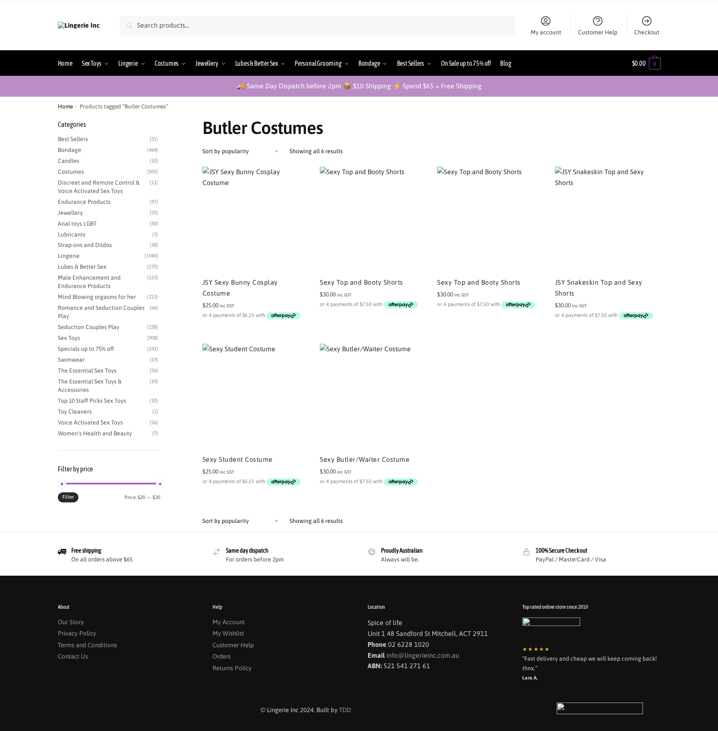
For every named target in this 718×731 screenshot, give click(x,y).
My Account (229, 621)
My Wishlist (228, 633)
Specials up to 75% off (86, 348)
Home (65, 106)
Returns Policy (232, 668)
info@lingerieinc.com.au (422, 655)
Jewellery (70, 212)
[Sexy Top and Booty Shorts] (372, 219)
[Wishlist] (294, 179)
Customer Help (597, 32)
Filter (68, 497)
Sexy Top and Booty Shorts (361, 282)
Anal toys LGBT (77, 223)
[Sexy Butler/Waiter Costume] (372, 396)
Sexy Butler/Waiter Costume (365, 459)
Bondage (69, 150)
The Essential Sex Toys (87, 370)
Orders (222, 656)
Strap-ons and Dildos (85, 245)
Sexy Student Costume (237, 459)
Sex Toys (69, 338)
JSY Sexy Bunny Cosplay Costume (240, 287)
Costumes (71, 171)
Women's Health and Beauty (95, 433)
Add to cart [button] (254, 333)
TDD (345, 709)
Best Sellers (73, 139)
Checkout (646, 32)
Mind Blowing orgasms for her (97, 296)
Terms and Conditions (87, 645)
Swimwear (71, 359)
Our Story (71, 621)
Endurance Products (84, 201)
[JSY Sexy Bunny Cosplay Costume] (254, 219)
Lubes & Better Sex (82, 266)
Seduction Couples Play (88, 327)
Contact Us (73, 656)
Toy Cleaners (75, 411)
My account (546, 32)
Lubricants (72, 234)
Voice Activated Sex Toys (90, 422)
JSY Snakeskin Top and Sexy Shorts (599, 287)
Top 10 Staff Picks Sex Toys (92, 400)
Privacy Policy (77, 633)
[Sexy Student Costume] (254, 396)
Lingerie (69, 255)
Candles (68, 160)
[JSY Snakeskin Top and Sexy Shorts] (607, 219)
